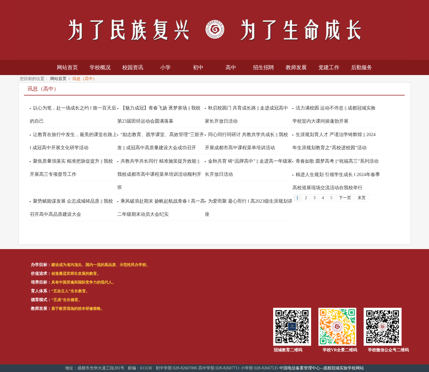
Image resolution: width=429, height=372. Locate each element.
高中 (231, 67)
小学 (165, 67)
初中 (198, 67)
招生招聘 (263, 67)
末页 (362, 198)
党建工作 (328, 67)
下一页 (345, 198)
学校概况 (100, 67)
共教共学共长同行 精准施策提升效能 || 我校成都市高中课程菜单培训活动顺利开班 (159, 174)
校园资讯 (132, 67)
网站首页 (67, 67)
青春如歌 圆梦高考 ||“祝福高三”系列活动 (337, 161)
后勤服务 (361, 67)
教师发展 (296, 67)
